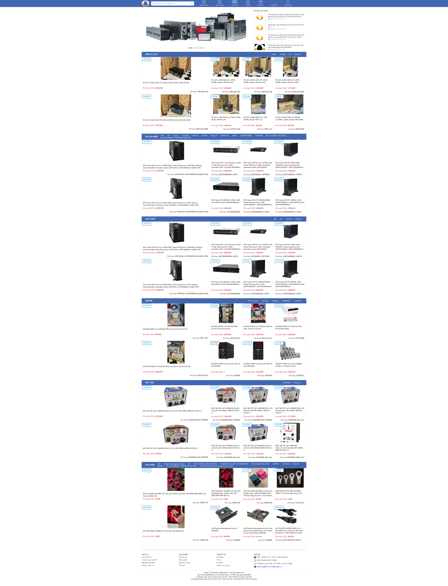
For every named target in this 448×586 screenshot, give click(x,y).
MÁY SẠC (260, 5)
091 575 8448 (272, 560)
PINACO (298, 54)
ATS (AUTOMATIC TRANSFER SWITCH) (176, 138)
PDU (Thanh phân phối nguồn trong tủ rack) (216, 466)
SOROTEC (225, 136)
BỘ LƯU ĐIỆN (219, 5)
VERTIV (195, 136)
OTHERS (297, 301)
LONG (274, 54)
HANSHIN (286, 383)
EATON (204, 136)
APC (275, 219)
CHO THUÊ (234, 5)
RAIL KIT (214, 136)
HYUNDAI (258, 136)
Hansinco (297, 383)
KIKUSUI (275, 301)
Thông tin (288, 5)
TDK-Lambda (253, 301)
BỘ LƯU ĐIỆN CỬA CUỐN (276, 136)
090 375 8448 (261, 560)
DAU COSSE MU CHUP (260, 464)
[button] (188, 48)
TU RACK (285, 464)
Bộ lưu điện (183, 560)
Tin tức (219, 560)
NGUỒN (247, 5)
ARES (234, 136)
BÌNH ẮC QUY (204, 5)
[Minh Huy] (145, 3)
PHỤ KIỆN (274, 5)
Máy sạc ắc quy (184, 563)
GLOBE (282, 54)
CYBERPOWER (246, 136)
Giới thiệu (220, 557)
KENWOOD (286, 301)
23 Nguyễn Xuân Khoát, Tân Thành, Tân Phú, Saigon (275, 563)
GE (281, 219)
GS (290, 54)
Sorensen (265, 301)
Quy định (220, 563)
